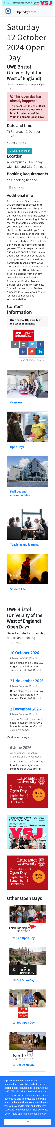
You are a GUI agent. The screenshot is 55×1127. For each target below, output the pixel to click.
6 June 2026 (20, 747)
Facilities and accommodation (20, 493)
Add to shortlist (20, 150)
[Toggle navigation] (46, 11)
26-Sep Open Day (23, 938)
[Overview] (27, 384)
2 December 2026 (25, 709)
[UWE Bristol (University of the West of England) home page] (15, 344)
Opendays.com (26, 12)
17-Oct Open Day (23, 980)
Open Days (17, 447)
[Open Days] (27, 427)
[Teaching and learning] (27, 524)
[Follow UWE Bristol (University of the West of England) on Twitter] (32, 344)
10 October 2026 (24, 652)
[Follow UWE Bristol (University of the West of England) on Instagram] (23, 351)
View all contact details (32, 360)
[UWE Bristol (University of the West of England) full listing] (23, 335)
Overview (16, 402)
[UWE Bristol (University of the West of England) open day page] (24, 344)
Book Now (17, 187)
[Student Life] (27, 569)
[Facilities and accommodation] (27, 471)
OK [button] (27, 1121)
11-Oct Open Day (23, 1065)
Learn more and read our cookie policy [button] (25, 1113)
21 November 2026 (27, 680)
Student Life (18, 589)
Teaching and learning (24, 544)
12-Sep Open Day (23, 1022)
